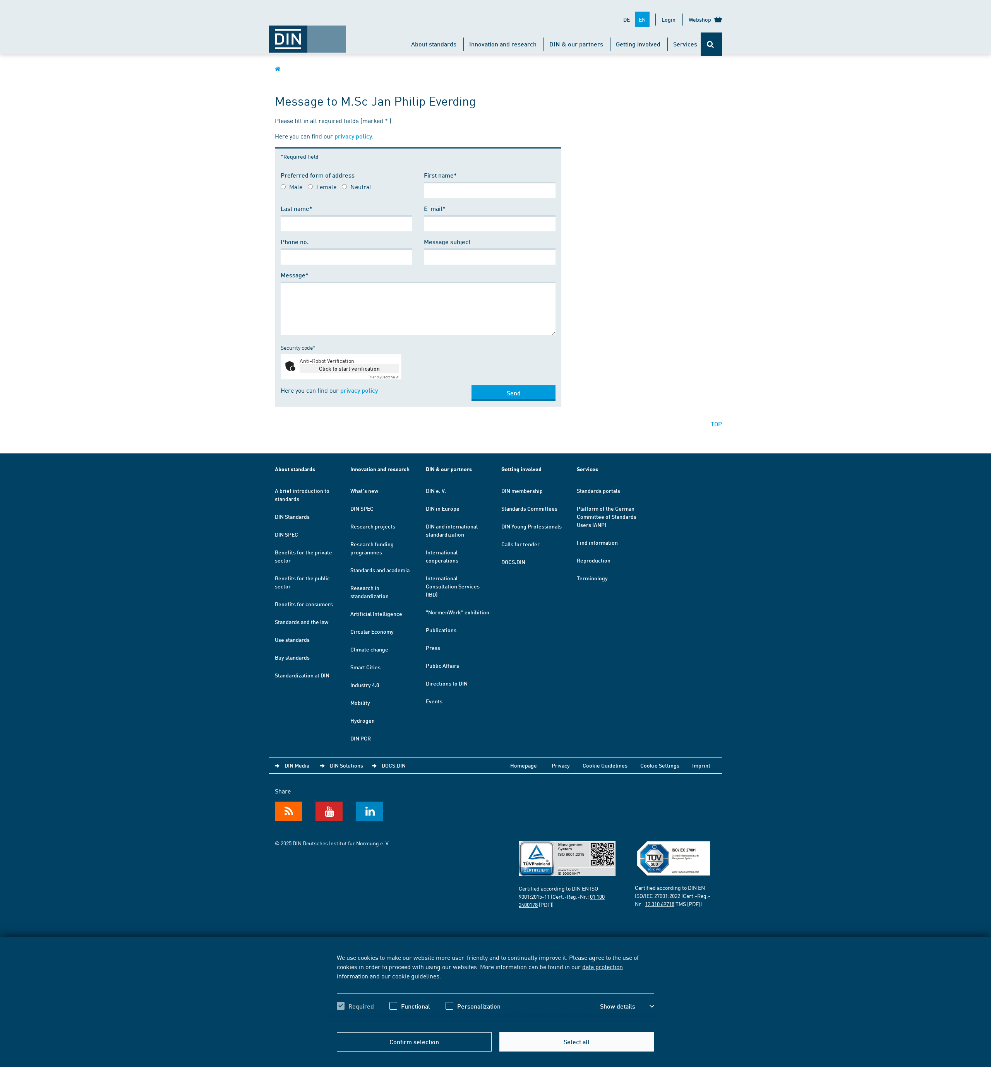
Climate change (369, 649)
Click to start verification (349, 368)
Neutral (360, 186)
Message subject (447, 241)
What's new (364, 490)
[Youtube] (329, 811)
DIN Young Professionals (531, 526)
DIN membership (522, 490)
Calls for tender (520, 543)
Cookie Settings (659, 765)
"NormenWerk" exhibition (457, 612)
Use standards (292, 639)
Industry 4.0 (364, 684)
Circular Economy (372, 631)
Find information (597, 542)
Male (295, 186)
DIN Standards (292, 516)
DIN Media (297, 765)
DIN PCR (360, 738)
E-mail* (435, 208)
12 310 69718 (659, 904)
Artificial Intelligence (376, 613)
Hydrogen (362, 720)
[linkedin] (369, 811)
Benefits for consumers (304, 603)
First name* (440, 175)
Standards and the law (301, 621)
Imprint (701, 765)
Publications (441, 629)
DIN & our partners (576, 44)
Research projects (372, 526)
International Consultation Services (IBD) (453, 586)
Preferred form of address (318, 175)
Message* (295, 275)
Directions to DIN (447, 683)
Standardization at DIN (302, 675)
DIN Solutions (346, 765)
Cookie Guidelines (605, 765)
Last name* (296, 208)
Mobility (360, 702)
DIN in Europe (442, 508)
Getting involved (638, 44)
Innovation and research (503, 44)
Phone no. (295, 241)
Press (433, 647)
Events (434, 701)
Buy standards (292, 657)
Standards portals (598, 490)
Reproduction (593, 560)
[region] (495, 988)
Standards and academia (380, 569)
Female (326, 186)
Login (669, 19)
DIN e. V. (436, 490)
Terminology (592, 578)
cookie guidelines (415, 975)
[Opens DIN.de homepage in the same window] (307, 35)
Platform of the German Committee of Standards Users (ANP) (606, 516)
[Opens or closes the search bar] (711, 44)
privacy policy (353, 136)
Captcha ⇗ (383, 377)
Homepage (523, 765)
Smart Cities (365, 666)
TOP (716, 423)
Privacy (561, 765)
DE (626, 19)
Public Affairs (442, 665)
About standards (433, 44)
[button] (627, 1006)
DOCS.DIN (513, 561)
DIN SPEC (286, 534)
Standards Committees (529, 508)
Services (685, 44)
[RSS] (288, 811)
